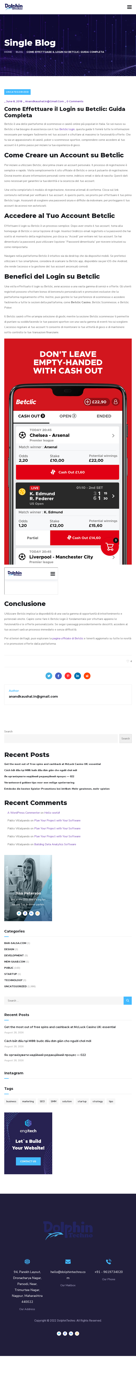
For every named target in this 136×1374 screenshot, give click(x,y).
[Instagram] (77, 1333)
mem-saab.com (14, 961)
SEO (42, 1101)
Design (9, 949)
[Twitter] (49, 676)
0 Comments (75, 101)
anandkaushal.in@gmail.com (44, 101)
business (11, 1101)
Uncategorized (17, 92)
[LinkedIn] (77, 676)
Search (8, 731)
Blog (19, 52)
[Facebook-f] (65, 1333)
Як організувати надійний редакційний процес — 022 (39, 776)
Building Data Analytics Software (55, 844)
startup (82, 1101)
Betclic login (67, 129)
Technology (13, 980)
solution (67, 1101)
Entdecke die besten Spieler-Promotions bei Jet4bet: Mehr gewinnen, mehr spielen (57, 788)
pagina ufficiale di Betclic (67, 638)
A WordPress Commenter (23, 813)
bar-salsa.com (15, 943)
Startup (10, 974)
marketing (28, 1101)
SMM (53, 1101)
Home (8, 52)
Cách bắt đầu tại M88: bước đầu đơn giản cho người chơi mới (40, 770)
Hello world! (52, 813)
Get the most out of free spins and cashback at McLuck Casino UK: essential (52, 764)
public (8, 968)
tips (111, 1101)
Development (14, 955)
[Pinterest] (68, 676)
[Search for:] (68, 1001)
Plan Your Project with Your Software (57, 820)
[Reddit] (87, 676)
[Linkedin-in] (71, 1333)
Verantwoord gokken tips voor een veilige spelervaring (39, 782)
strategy (98, 1101)
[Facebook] (58, 676)
